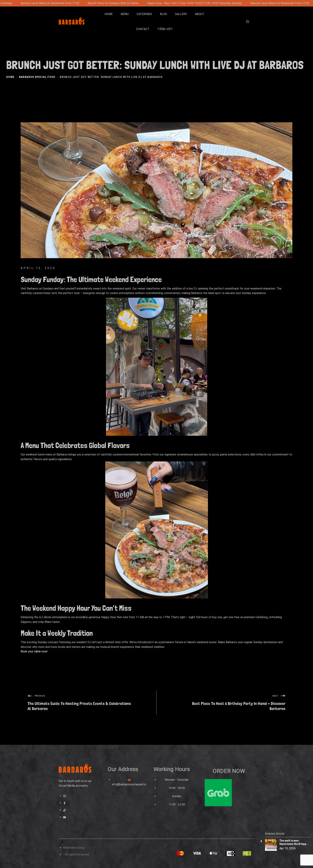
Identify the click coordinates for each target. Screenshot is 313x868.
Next (275, 695)
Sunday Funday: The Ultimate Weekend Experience (91, 279)
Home (10, 77)
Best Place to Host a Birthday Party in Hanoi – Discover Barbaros (238, 706)
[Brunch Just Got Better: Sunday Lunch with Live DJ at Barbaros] (156, 193)
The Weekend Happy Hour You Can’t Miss (76, 608)
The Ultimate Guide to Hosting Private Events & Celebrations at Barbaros (79, 706)
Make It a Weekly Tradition (57, 633)
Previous (40, 695)
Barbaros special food (37, 77)
